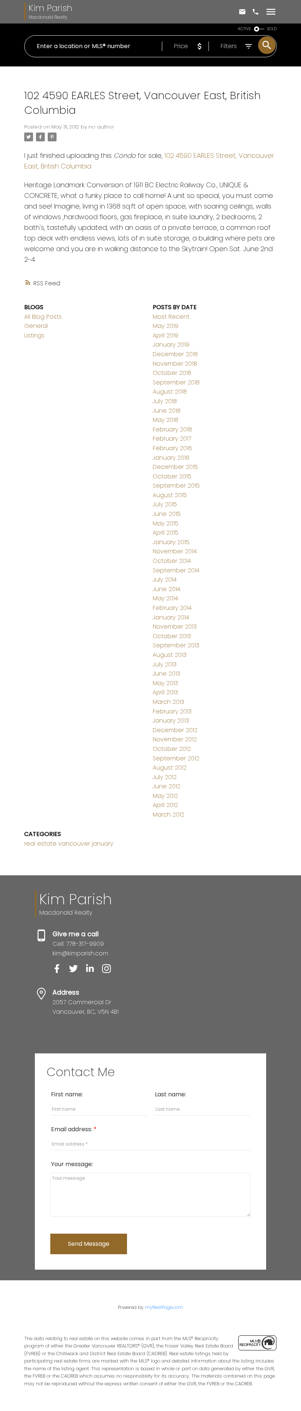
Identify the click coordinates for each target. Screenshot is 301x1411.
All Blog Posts (43, 316)
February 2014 (172, 608)
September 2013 (176, 645)
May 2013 (165, 683)
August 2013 (169, 655)
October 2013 (172, 636)
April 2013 (165, 692)
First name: (67, 1094)
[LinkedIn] (94, 971)
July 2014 (165, 579)
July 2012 (165, 777)
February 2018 (172, 429)
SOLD (272, 29)
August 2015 (170, 495)
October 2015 (172, 476)
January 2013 (171, 720)
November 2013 (175, 626)
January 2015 (171, 542)
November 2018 (175, 363)
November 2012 (175, 739)
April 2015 (165, 532)
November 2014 (175, 551)
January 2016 (171, 457)
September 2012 (176, 758)
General (36, 326)
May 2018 (165, 420)
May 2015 (165, 523)
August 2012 (169, 767)
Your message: (72, 1164)
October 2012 (172, 749)
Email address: (72, 1129)
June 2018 (167, 410)
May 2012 (165, 796)
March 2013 (168, 702)
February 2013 (172, 711)
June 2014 (166, 589)
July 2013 (165, 664)
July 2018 (165, 401)
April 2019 (165, 335)
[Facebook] (60, 971)
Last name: (170, 1094)
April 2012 (165, 805)
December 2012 (175, 730)
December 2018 (175, 354)
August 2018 (170, 391)
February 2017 (172, 438)
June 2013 (166, 673)
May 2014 (165, 598)
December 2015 (175, 467)
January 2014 (171, 617)
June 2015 (167, 514)
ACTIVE (244, 29)
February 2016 (172, 448)
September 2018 (176, 382)
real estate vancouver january (68, 843)
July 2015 (165, 504)
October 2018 (172, 373)
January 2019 (171, 344)
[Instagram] (109, 971)
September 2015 (176, 485)
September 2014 (176, 570)
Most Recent (171, 316)
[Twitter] (77, 971)
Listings (34, 335)
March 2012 (168, 814)
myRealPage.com (164, 1307)
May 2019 (165, 326)
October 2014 (172, 561)
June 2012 (166, 786)
